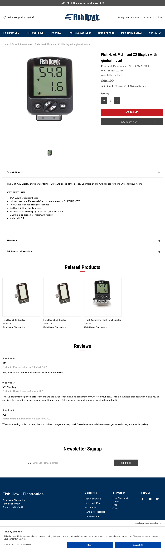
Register (135, 17)
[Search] (6, 17)
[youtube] (150, 499)
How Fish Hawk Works (120, 500)
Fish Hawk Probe (34, 33)
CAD (147, 17)
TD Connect (56, 33)
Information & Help (131, 33)
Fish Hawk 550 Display (54, 320)
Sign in (124, 17)
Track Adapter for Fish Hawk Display (102, 320)
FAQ (114, 505)
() (161, 17)
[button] (82, 172)
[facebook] (142, 499)
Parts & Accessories (80, 33)
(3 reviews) (120, 86)
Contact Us (155, 33)
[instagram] (157, 499)
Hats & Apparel (106, 33)
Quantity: (105, 93)
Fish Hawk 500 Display (13, 320)
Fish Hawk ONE (11, 33)
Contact (116, 508)
